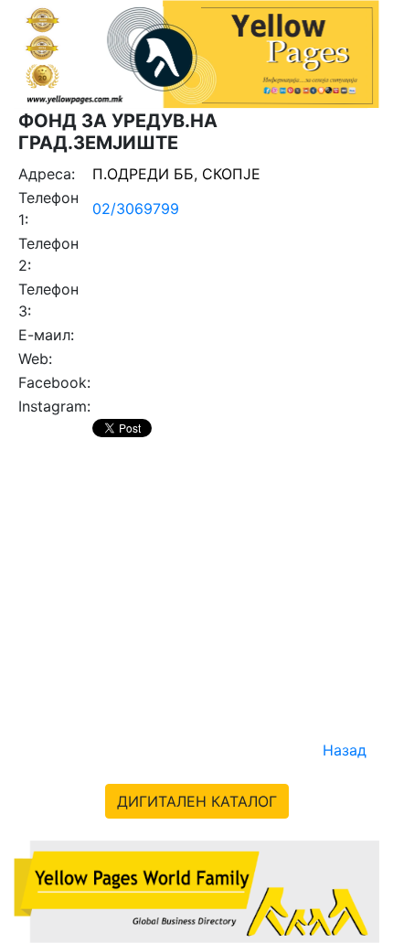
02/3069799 (135, 208)
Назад (344, 750)
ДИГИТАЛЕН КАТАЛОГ (197, 801)
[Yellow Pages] (196, 890)
